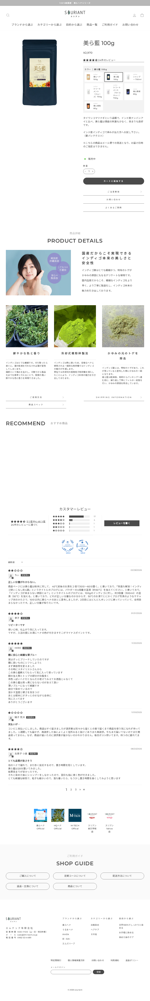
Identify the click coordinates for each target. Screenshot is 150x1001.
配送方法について (122, 876)
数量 (85, 166)
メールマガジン (58, 967)
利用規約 (115, 960)
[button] (90, 60)
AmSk (65, 934)
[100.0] (68, 546)
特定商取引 (56, 960)
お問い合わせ (130, 24)
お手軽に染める (126, 932)
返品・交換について (28, 886)
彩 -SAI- (66, 939)
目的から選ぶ (74, 24)
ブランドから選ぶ (22, 24)
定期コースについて (75, 876)
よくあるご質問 (113, 208)
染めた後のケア (126, 937)
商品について (75, 886)
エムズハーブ (68, 943)
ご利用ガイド (110, 24)
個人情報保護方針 (76, 960)
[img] (15, 570)
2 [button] (71, 789)
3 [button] (75, 789)
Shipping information (114, 397)
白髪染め (95, 925)
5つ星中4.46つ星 (36, 521)
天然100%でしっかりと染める (131, 926)
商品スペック (36, 405)
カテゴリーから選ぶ (49, 24)
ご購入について (27, 876)
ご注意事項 (114, 192)
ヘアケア (95, 929)
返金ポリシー (132, 960)
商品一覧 (92, 24)
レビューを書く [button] (121, 523)
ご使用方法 (36, 397)
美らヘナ (66, 925)
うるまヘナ (67, 929)
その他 (94, 934)
